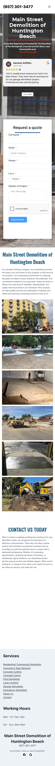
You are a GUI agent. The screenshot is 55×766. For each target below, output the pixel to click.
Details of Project (18, 186)
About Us (8, 693)
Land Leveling (10, 682)
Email (11, 147)
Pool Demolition (11, 679)
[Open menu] (49, 7)
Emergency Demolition (15, 690)
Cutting (12, 672)
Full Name (14, 134)
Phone (12, 160)
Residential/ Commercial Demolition (22, 664)
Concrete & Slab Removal (16, 668)
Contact (7, 697)
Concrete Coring (12, 675)
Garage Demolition (13, 686)
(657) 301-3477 (27, 745)
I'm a (11, 173)
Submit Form (17, 219)
